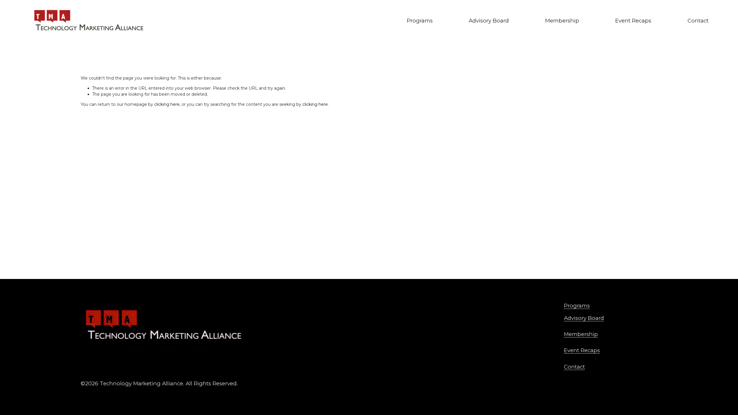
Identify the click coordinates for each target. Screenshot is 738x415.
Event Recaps (633, 20)
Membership (562, 20)
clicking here (167, 104)
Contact (698, 20)
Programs (420, 20)
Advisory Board (489, 20)
